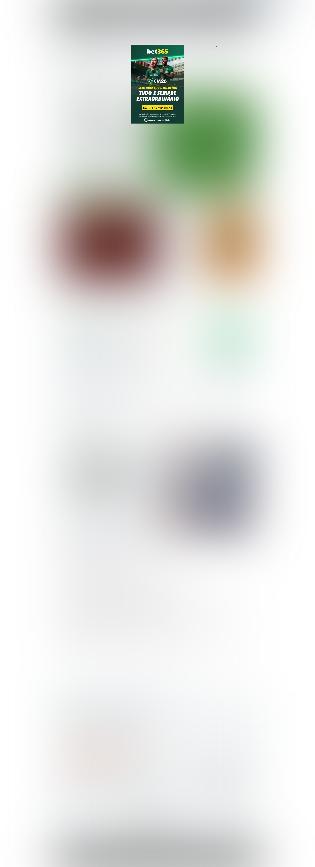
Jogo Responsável (234, 858)
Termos (195, 858)
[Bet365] (157, 89)
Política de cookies (212, 858)
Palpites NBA (69, 797)
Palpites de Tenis (72, 803)
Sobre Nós (167, 858)
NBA (171, 6)
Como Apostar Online (122, 797)
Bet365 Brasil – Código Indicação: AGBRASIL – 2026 (86, 710)
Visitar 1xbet (231, 359)
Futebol (141, 6)
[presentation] (236, 171)
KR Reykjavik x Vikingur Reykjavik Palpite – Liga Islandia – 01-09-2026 (180, 276)
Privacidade (182, 858)
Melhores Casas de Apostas (195, 305)
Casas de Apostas (121, 6)
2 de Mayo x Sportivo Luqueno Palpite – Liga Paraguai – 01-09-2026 (180, 229)
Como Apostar (187, 6)
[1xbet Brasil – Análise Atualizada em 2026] (85, 369)
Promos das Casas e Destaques (128, 792)
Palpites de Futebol (157, 188)
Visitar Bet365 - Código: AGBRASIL (231, 328)
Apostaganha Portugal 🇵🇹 (214, 787)
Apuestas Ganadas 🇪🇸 (212, 792)
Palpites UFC (69, 792)
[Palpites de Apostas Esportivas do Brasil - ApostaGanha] (76, 5)
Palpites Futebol (71, 787)
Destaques (157, 6)
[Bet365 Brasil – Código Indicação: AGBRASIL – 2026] (85, 338)
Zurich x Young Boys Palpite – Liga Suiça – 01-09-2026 (181, 260)
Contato (166, 861)
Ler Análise (231, 337)
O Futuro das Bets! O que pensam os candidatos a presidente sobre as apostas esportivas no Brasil (106, 480)
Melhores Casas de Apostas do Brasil (132, 787)
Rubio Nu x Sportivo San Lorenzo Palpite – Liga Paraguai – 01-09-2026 (180, 211)
